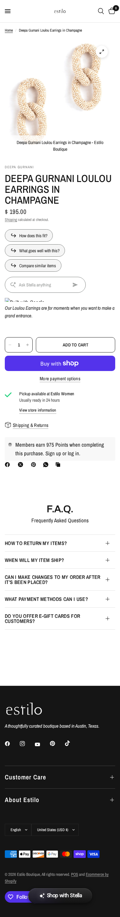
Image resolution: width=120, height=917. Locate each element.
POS (74, 874)
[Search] (101, 11)
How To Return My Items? (36, 543)
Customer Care (25, 777)
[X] (22, 464)
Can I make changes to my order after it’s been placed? (52, 579)
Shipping (11, 219)
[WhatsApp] (47, 464)
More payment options (60, 378)
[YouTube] (42, 744)
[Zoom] (102, 52)
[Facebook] (8, 464)
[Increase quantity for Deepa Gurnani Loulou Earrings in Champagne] (27, 344)
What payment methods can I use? (46, 598)
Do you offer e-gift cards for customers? (42, 618)
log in (73, 453)
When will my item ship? (34, 560)
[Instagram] (27, 744)
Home (9, 30)
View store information (37, 410)
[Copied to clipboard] (59, 464)
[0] (110, 11)
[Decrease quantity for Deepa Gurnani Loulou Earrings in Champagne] (10, 344)
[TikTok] (72, 743)
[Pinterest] (35, 464)
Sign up (53, 453)
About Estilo (22, 799)
